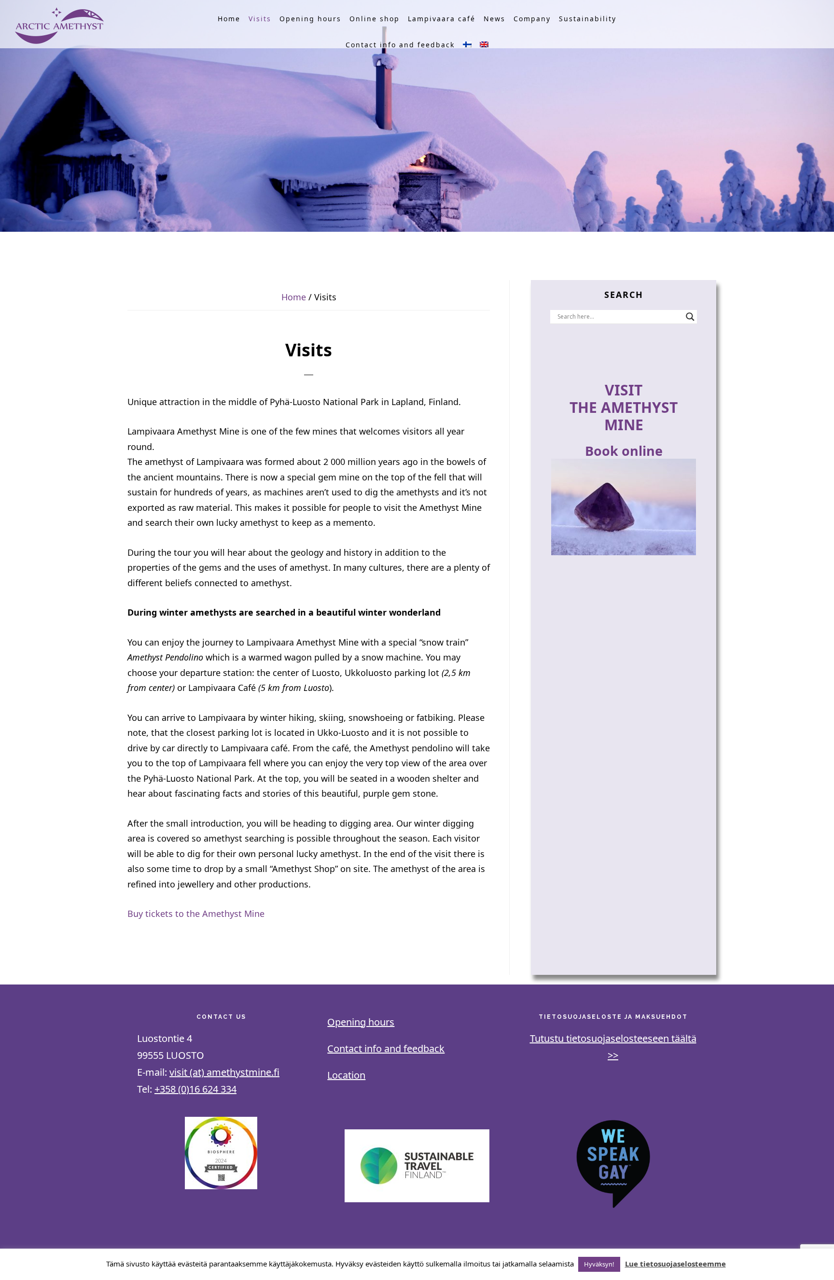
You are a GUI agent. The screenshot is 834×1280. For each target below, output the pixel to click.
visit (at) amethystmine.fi (224, 1072)
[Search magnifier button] (690, 317)
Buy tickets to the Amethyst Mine (195, 913)
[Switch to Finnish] (467, 45)
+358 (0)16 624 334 (195, 1089)
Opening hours (360, 1021)
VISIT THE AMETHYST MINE (624, 407)
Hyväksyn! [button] (599, 1264)
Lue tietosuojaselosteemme (675, 1263)
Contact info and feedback (386, 1048)
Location (346, 1075)
